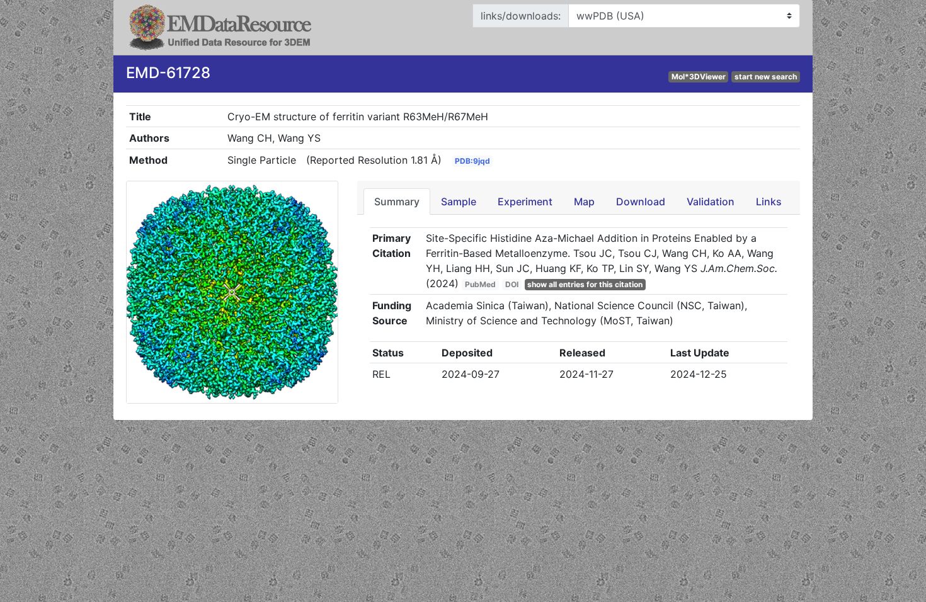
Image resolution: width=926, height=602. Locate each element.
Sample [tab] (458, 201)
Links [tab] (769, 201)
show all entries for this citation (585, 284)
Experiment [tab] (525, 201)
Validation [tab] (711, 201)
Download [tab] (640, 201)
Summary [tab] (397, 201)
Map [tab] (584, 201)
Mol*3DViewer (699, 76)
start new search (766, 76)
